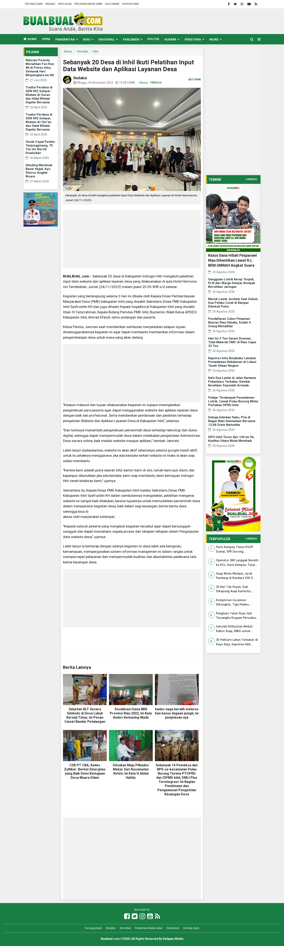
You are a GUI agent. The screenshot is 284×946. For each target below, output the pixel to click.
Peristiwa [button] (193, 39)
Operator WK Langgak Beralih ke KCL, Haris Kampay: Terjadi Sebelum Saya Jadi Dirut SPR (237, 562)
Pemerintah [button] (65, 39)
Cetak (196, 79)
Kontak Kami (130, 4)
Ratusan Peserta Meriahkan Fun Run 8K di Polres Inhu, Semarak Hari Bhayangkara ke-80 (40, 67)
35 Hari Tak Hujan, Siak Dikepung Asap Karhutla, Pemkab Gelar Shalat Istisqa (235, 589)
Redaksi (50, 4)
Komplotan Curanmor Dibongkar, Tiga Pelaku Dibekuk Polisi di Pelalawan (235, 602)
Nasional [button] (107, 39)
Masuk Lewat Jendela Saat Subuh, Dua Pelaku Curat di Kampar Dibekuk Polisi (233, 302)
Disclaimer (112, 4)
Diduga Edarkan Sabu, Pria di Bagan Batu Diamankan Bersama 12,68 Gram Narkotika (231, 421)
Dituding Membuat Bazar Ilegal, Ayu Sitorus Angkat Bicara (39, 170)
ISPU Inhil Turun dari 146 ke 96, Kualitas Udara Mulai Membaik (231, 439)
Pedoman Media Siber (88, 4)
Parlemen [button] (131, 39)
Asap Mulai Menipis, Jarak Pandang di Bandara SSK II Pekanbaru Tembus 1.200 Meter (234, 576)
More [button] (213, 39)
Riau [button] (86, 39)
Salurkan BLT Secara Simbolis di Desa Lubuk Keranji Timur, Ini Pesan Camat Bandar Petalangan (84, 715)
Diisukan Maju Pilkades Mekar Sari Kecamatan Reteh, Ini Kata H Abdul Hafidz (131, 771)
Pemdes (82, 51)
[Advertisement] (132, 239)
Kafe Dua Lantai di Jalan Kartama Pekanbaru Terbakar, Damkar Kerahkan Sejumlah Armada (232, 381)
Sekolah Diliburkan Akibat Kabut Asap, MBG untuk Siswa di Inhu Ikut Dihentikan (236, 629)
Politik (153, 39)
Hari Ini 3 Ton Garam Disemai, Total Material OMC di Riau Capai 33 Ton (232, 342)
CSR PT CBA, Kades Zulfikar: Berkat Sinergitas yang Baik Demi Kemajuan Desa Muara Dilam (85, 771)
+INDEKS (251, 179)
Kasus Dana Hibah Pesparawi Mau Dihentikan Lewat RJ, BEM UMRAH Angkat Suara (232, 260)
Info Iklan (65, 4)
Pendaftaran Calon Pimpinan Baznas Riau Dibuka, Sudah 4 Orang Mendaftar (229, 322)
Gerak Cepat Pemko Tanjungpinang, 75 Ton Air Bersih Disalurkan (40, 147)
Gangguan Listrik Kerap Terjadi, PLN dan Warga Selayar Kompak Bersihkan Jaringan (231, 283)
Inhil (95, 51)
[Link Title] (127, 916)
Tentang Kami (34, 4)
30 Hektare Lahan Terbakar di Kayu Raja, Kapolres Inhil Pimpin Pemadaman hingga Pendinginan (237, 642)
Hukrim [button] (170, 39)
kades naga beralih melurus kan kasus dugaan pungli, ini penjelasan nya (177, 713)
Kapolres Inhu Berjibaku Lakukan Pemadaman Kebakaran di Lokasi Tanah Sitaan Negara (232, 361)
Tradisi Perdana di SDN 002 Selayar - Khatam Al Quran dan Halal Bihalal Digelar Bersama (39, 94)
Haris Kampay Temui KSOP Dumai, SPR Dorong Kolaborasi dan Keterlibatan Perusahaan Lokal (236, 549)
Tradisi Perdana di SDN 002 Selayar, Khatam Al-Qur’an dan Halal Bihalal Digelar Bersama (39, 122)
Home (32, 39)
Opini (46, 39)
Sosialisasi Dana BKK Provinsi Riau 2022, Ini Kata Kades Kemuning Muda (131, 713)
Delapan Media (173, 938)
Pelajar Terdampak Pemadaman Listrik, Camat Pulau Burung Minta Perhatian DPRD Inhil (233, 401)
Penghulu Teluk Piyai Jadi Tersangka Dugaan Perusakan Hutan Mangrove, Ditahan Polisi (236, 616)
